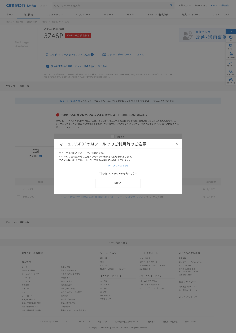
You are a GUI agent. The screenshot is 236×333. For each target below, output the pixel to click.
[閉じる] (177, 144)
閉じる (118, 183)
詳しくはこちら (116, 166)
